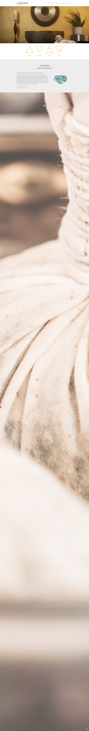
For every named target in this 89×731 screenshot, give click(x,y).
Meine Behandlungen (44, 27)
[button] (87, 729)
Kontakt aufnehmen (22, 87)
